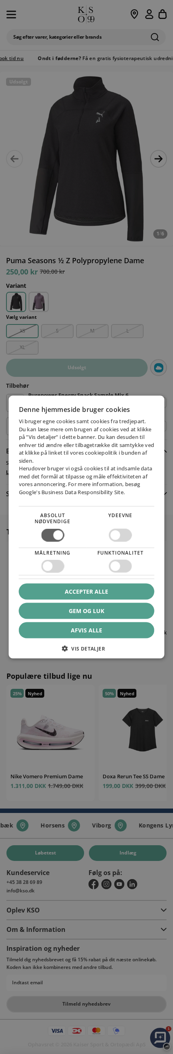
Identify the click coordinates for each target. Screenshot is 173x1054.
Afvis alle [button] (86, 630)
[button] (86, 651)
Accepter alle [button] (86, 591)
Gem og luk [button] (86, 611)
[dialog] (87, 527)
